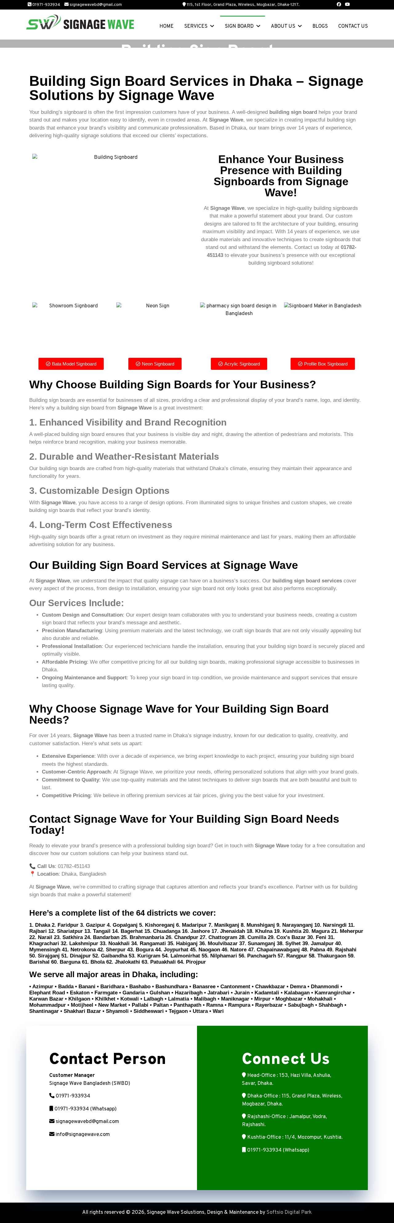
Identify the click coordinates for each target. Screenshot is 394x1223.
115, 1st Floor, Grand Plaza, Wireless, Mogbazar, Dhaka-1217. (243, 4)
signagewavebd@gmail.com (96, 4)
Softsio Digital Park (289, 1212)
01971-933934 (46, 4)
